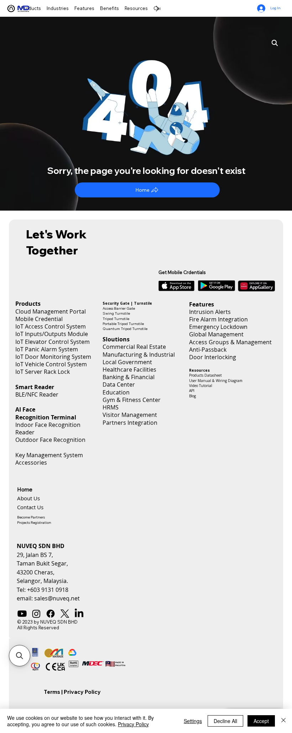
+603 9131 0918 (47, 590)
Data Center (119, 384)
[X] (64, 613)
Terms (52, 691)
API (191, 390)
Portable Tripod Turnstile (123, 323)
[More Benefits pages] (120, 8)
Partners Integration (130, 423)
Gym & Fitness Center (132, 400)
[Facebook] (50, 613)
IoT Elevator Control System (52, 342)
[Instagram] (36, 613)
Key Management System (49, 455)
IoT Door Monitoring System (53, 357)
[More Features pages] (96, 8)
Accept (261, 720)
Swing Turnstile (116, 313)
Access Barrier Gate (119, 308)
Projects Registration (34, 522)
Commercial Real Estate (134, 347)
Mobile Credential (39, 319)
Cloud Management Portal (50, 311)
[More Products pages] (43, 8)
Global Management (216, 334)
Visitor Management (130, 415)
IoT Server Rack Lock (42, 372)
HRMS (111, 407)
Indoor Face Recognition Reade (47, 428)
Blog (192, 395)
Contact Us (30, 507)
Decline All (225, 720)
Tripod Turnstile (116, 318)
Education (116, 392)
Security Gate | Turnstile (127, 303)
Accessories (31, 462)
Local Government (127, 362)
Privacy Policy (82, 691)
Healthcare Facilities (129, 369)
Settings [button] (193, 720)
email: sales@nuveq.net (48, 598)
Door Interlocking (212, 357)
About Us (28, 498)
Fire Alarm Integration (218, 319)
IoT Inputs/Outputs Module (51, 334)
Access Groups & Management (230, 342)
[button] (19, 655)
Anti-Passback (207, 349)
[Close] (283, 720)
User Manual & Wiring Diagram (216, 380)
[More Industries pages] (70, 8)
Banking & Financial (129, 377)
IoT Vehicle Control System (51, 364)
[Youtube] (22, 613)
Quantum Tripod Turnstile (125, 328)
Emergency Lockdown (218, 327)
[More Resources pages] (149, 8)
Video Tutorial (200, 385)
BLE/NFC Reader (36, 394)
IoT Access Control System (50, 326)
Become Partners (31, 517)
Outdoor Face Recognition (50, 440)
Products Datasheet (205, 375)
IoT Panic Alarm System (46, 349)
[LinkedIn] (79, 613)
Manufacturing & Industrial (139, 354)
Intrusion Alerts (210, 312)
